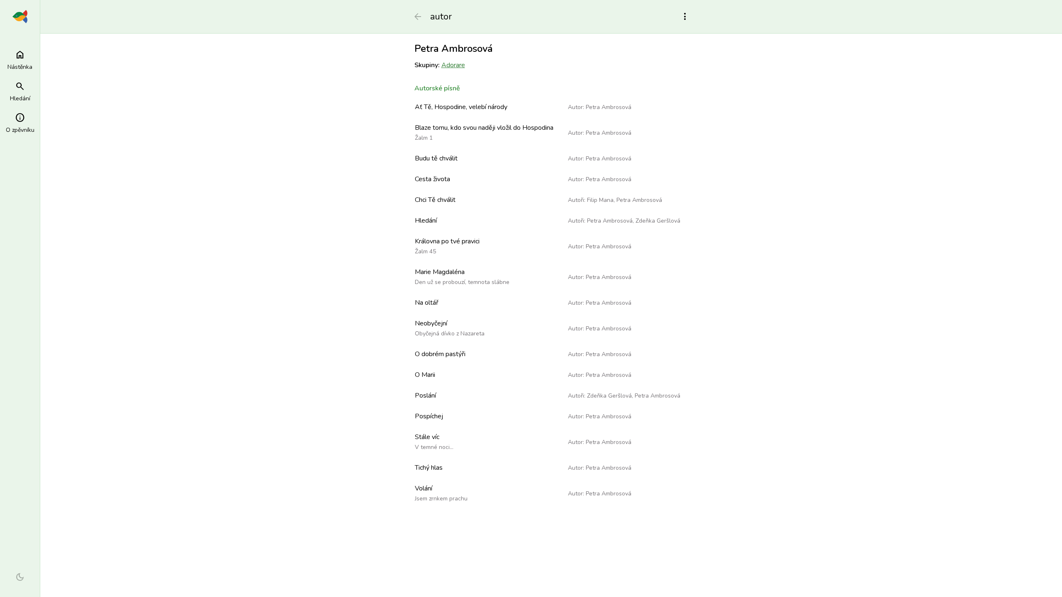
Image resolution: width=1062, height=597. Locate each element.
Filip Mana (600, 200)
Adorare (453, 65)
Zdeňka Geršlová (658, 221)
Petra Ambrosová (608, 107)
